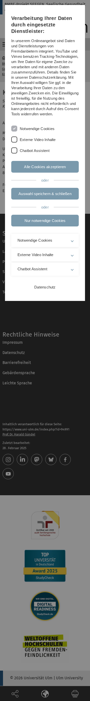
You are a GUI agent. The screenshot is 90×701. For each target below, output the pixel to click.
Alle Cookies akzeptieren (45, 167)
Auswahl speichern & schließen (45, 194)
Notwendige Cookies (37, 129)
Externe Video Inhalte (38, 140)
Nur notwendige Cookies (45, 220)
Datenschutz (45, 287)
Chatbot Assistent (35, 150)
